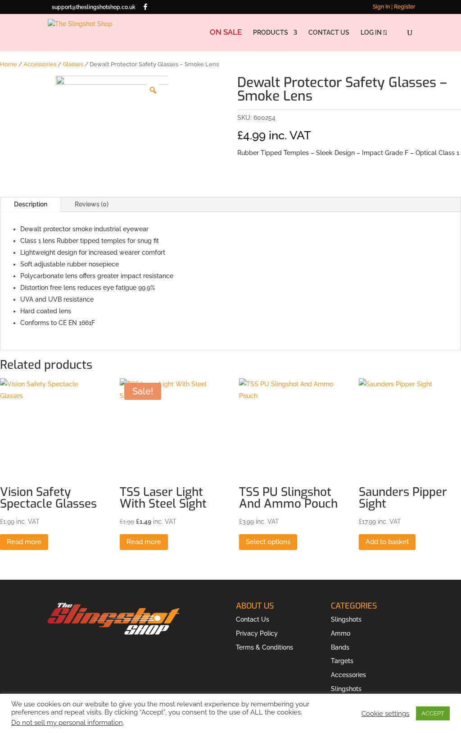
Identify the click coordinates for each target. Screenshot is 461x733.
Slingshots (346, 619)
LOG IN (372, 32)
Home (8, 64)
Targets (342, 660)
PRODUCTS (270, 32)
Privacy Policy (257, 633)
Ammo (340, 633)
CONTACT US (328, 32)
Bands (340, 647)
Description (30, 204)
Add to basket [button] (387, 542)
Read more (24, 542)
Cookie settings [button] (385, 713)
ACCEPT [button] (432, 713)
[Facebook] (145, 7)
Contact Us (252, 619)
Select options (268, 542)
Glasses (73, 64)
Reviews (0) (91, 204)
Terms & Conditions (264, 647)
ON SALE (226, 33)
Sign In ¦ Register (394, 7)
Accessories (39, 64)
